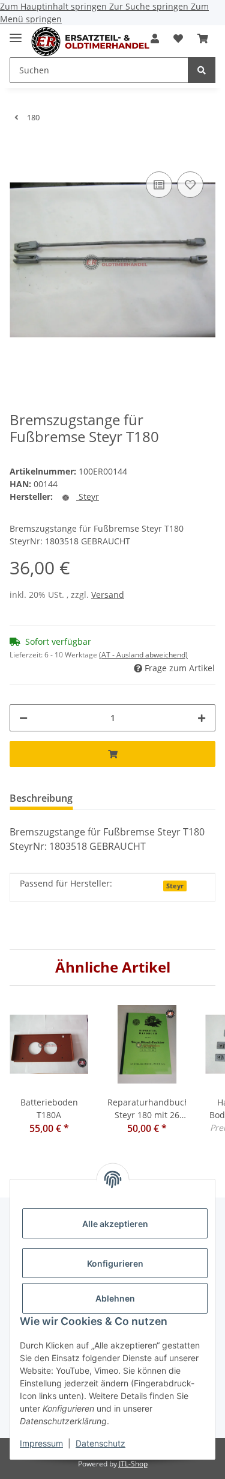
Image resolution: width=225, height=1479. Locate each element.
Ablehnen (115, 1298)
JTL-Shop (133, 1464)
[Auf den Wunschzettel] (190, 184)
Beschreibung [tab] (41, 798)
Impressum (41, 1443)
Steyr (175, 886)
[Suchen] (201, 70)
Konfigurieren (115, 1263)
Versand (107, 594)
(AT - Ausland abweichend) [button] (143, 655)
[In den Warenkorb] (19, 150)
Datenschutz (100, 1443)
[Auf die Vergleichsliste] (159, 184)
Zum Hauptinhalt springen (54, 6)
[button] (178, 38)
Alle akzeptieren (115, 1224)
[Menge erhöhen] (201, 718)
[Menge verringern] (23, 718)
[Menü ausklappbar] (16, 32)
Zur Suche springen (150, 6)
